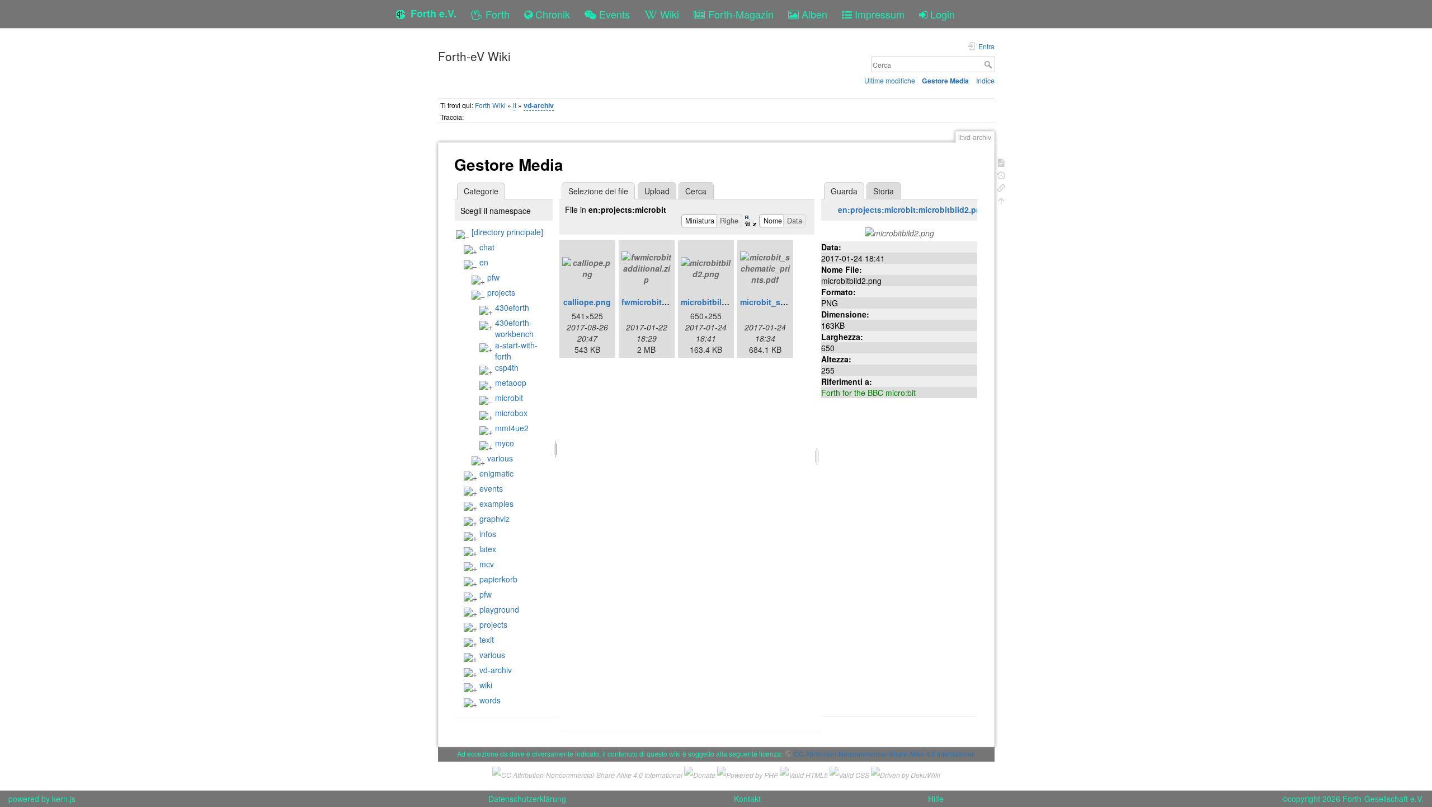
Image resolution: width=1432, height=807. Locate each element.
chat (486, 247)
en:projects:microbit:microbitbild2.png (912, 209)
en (483, 262)
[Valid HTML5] (804, 773)
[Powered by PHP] (747, 773)
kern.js (64, 798)
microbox (511, 412)
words (490, 700)
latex (487, 548)
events (491, 488)
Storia (883, 191)
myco (504, 443)
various (500, 458)
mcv (486, 564)
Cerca (989, 64)
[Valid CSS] (849, 773)
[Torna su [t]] (1001, 199)
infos (487, 533)
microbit (509, 397)
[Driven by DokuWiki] (905, 773)
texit (486, 639)
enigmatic (496, 473)
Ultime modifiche (889, 80)
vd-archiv (539, 105)
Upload (657, 191)
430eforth (512, 307)
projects (501, 292)
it (514, 105)
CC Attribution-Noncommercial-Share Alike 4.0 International (884, 753)
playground (499, 609)
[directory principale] (507, 231)
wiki (485, 685)
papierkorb (498, 579)
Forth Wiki (490, 105)
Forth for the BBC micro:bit (868, 392)
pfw (493, 277)
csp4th (507, 367)
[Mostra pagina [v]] (1001, 161)
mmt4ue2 (512, 427)
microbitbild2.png (714, 301)
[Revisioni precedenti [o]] (1001, 174)
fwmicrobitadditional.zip (667, 301)
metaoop (510, 382)
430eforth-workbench (514, 328)
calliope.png (587, 301)
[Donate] (699, 773)
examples (496, 503)
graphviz (494, 518)
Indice (985, 80)
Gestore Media (945, 81)
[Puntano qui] (1001, 186)
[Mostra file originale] (899, 231)
